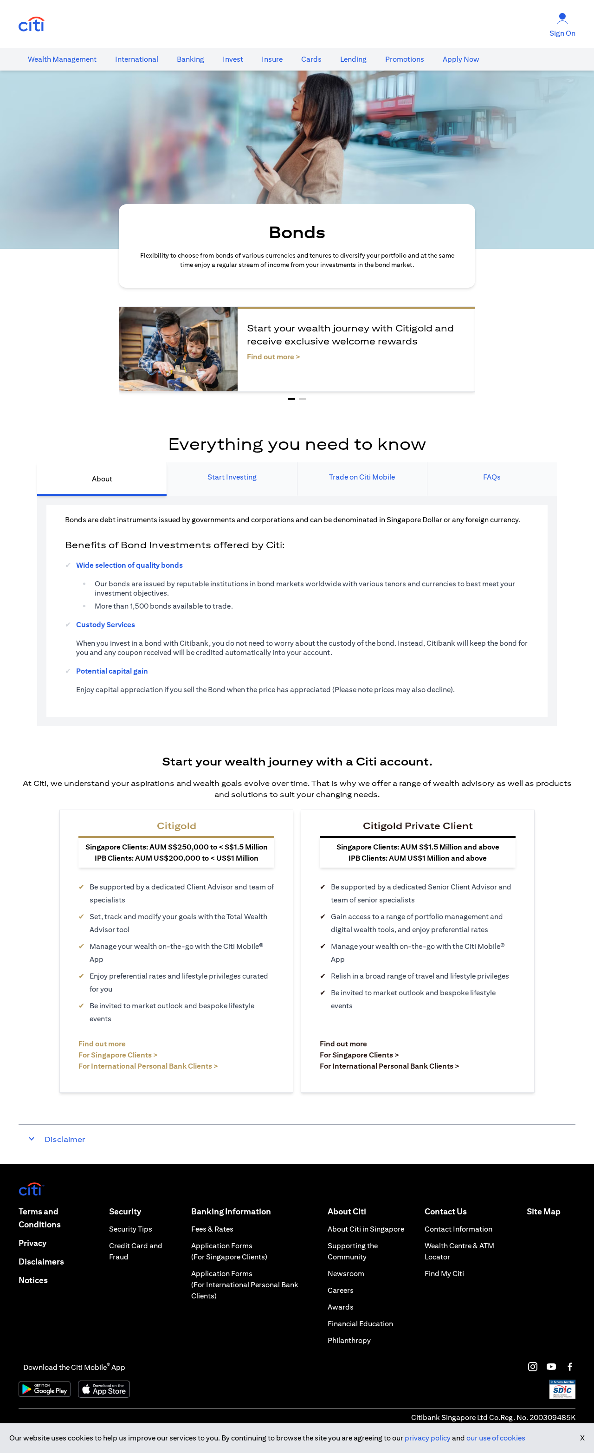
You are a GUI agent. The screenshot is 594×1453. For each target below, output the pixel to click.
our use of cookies (495, 1438)
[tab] (62, 59)
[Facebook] (569, 1366)
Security (125, 1211)
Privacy (32, 1243)
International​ (136, 59)
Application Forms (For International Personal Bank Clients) (244, 1284)
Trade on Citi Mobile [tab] (362, 477)
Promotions (404, 59)
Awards (341, 1307)
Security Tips (130, 1229)
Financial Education (360, 1323)
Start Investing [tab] (232, 477)
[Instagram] (532, 1366)
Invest (233, 59)
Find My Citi (444, 1273)
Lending (353, 59)
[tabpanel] (297, 611)
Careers (341, 1290)
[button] (291, 399)
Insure (272, 59)
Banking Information (231, 1211)
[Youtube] (551, 1366)
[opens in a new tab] (32, 24)
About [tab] (102, 478)
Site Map (544, 1211)
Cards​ (311, 59)
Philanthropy (349, 1340)
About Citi (347, 1211)
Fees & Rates (212, 1229)
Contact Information (458, 1229)
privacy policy (428, 1438)
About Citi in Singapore (366, 1229)
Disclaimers (41, 1261)
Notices (33, 1280)
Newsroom (346, 1273)
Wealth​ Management (62, 59)
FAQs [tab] (492, 477)
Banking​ (190, 59)
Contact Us (446, 1211)
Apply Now (461, 59)
